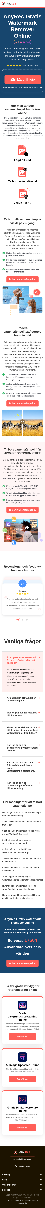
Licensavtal (22, 1203)
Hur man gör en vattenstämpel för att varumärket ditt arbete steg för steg (19, 887)
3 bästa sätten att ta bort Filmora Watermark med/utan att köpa (17, 851)
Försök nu (22, 1036)
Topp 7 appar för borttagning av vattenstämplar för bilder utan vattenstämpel (22, 878)
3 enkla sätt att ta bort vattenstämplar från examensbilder (21, 860)
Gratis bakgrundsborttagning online (22, 1016)
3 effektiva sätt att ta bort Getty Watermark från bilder (21, 823)
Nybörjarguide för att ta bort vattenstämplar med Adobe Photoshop (22, 814)
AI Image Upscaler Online (22, 1065)
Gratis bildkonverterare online (22, 1109)
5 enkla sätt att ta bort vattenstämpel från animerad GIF (21, 869)
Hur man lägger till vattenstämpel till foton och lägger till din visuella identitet (21, 896)
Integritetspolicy (30, 1200)
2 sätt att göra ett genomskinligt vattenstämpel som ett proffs (16, 841)
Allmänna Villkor (14, 1200)
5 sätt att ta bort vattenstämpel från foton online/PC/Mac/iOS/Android (21, 832)
